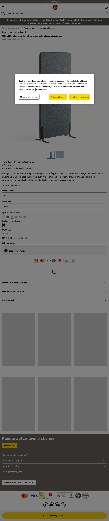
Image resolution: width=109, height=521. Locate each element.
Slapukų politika (42, 89)
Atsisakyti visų (57, 97)
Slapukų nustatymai (29, 97)
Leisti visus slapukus (79, 97)
